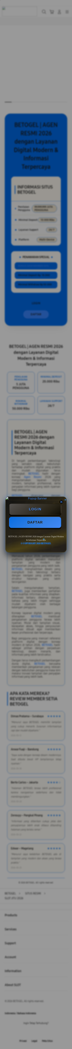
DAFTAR (35, 522)
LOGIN (35, 509)
